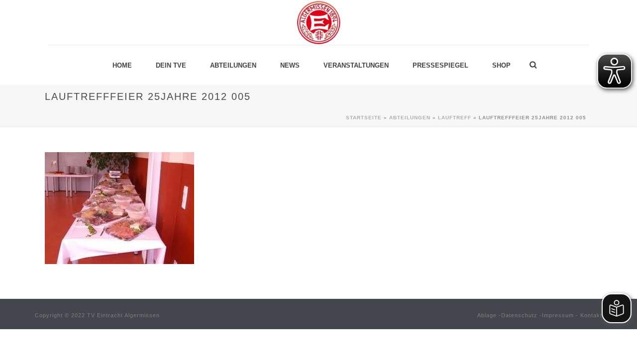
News (290, 65)
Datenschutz (519, 315)
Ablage (487, 315)
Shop (501, 65)
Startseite (364, 117)
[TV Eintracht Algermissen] (318, 22)
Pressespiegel (440, 65)
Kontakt (591, 315)
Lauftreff (454, 117)
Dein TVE (171, 65)
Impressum (558, 315)
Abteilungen (233, 65)
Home (122, 65)
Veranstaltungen (356, 65)
